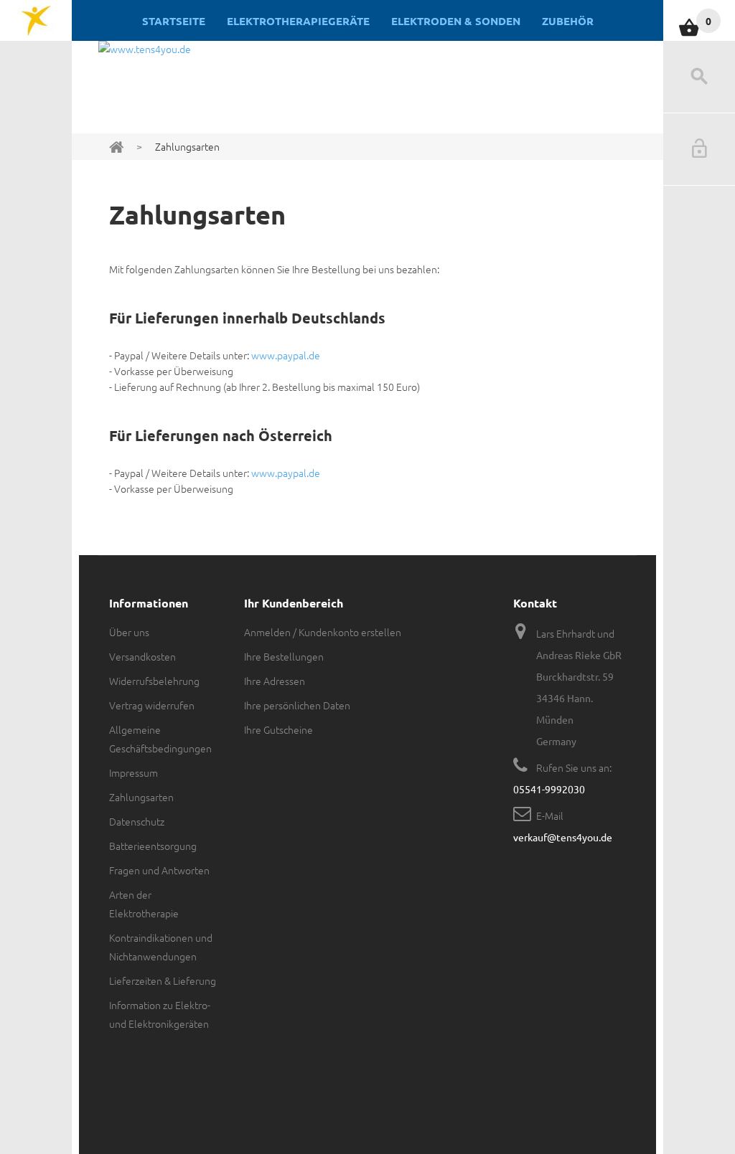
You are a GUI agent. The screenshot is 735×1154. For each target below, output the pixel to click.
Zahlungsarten (141, 797)
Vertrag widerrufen (152, 705)
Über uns (129, 632)
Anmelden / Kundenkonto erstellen (322, 632)
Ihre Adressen (274, 680)
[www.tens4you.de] (36, 21)
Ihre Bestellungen (284, 656)
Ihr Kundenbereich (293, 602)
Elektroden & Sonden (455, 21)
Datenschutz (136, 821)
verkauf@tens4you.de (562, 837)
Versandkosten (142, 656)
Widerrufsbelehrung (154, 680)
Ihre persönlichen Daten (297, 705)
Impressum (133, 772)
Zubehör (568, 21)
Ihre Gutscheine (278, 729)
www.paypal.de (285, 355)
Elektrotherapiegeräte (298, 21)
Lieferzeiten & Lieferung (162, 980)
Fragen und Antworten (159, 870)
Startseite (173, 21)
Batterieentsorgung (153, 845)
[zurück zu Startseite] (116, 146)
